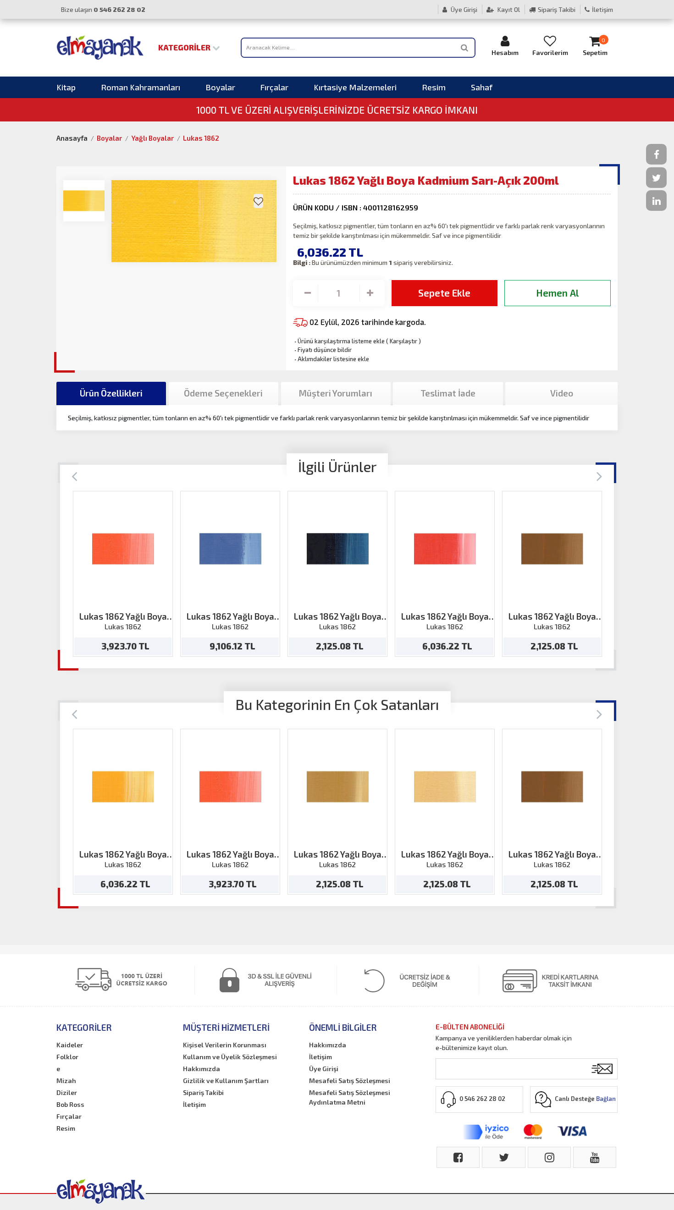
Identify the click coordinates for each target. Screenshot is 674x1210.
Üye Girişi (463, 9)
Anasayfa (72, 138)
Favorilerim (550, 52)
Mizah (66, 1080)
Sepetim (595, 47)
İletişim (602, 9)
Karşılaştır (403, 341)
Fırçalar (274, 87)
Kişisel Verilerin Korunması (224, 1045)
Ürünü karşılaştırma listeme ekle (339, 341)
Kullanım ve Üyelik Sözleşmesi (230, 1057)
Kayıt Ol (508, 9)
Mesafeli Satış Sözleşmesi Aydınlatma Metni (349, 1097)
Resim (434, 87)
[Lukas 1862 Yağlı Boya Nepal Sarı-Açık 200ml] (445, 787)
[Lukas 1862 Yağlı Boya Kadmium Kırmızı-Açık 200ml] (445, 549)
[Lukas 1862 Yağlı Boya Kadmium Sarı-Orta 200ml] (123, 787)
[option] (123, 574)
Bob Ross (70, 1104)
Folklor (67, 1057)
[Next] (599, 475)
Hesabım (505, 52)
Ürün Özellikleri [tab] (111, 393)
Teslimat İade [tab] (447, 393)
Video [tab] (561, 393)
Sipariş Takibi (556, 9)
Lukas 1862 (201, 138)
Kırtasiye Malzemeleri (355, 87)
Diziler (66, 1092)
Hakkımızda (201, 1068)
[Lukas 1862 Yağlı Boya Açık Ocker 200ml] (338, 787)
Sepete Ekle (444, 292)
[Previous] (74, 475)
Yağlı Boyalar (152, 138)
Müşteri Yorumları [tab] (335, 393)
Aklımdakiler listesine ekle (331, 359)
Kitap (66, 87)
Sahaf (481, 87)
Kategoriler (185, 47)
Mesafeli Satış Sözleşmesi (349, 1080)
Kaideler (69, 1045)
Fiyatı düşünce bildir (322, 349)
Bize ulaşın (103, 9)
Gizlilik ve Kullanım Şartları (226, 1080)
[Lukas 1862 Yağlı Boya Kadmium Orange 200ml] (123, 549)
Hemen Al (557, 292)
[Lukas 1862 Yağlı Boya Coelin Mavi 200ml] (230, 549)
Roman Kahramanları (140, 87)
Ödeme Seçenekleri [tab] (223, 393)
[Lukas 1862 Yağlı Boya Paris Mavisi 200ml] (338, 549)
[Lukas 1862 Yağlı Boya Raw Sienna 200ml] (552, 549)
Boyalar (220, 87)
